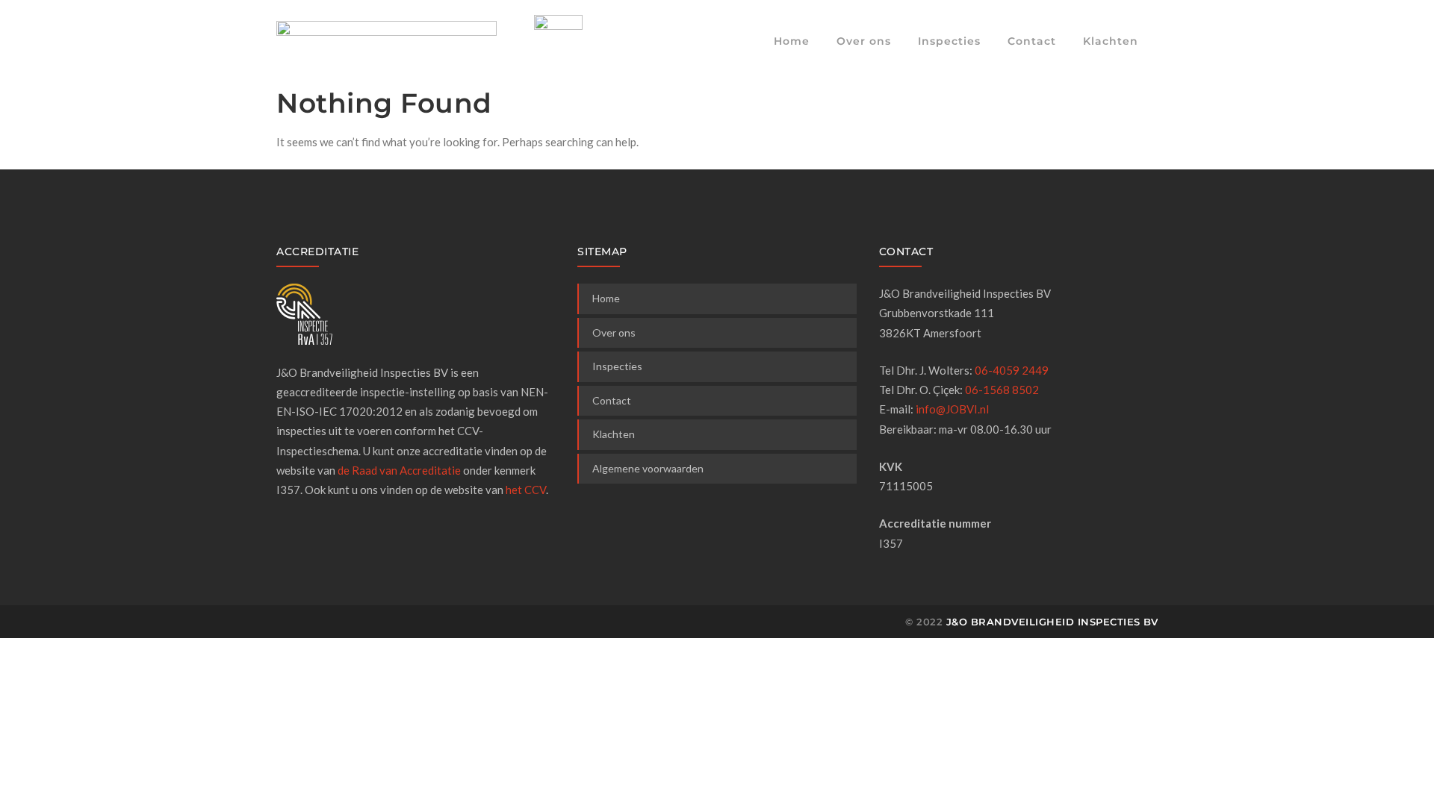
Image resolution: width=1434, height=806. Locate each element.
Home (792, 41)
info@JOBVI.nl (952, 409)
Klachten (1110, 41)
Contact (1032, 41)
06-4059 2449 (1012, 370)
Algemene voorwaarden (648, 468)
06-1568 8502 (1002, 389)
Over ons (863, 41)
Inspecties (949, 41)
